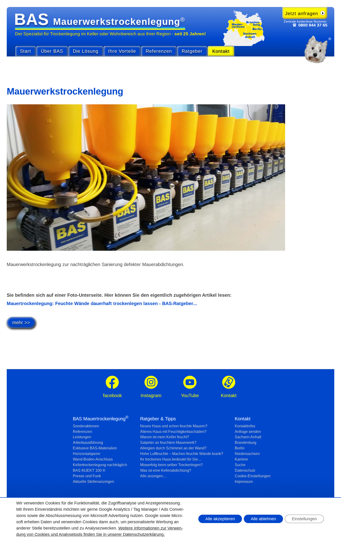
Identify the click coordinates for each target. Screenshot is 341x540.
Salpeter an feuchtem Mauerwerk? (168, 443)
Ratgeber (192, 51)
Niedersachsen (247, 454)
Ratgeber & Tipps (158, 418)
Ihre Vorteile (122, 51)
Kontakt (221, 51)
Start (25, 51)
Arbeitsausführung (88, 443)
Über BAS (52, 51)
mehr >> (21, 322)
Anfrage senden (248, 432)
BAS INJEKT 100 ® (89, 470)
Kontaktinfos (245, 426)
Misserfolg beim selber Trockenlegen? (171, 465)
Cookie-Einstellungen (252, 476)
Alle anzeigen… (153, 476)
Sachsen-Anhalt (248, 437)
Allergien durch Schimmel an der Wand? (173, 448)
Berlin (239, 448)
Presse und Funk (87, 476)
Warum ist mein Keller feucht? (164, 437)
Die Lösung (85, 51)
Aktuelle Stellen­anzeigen (93, 482)
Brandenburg (245, 443)
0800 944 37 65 (312, 25)
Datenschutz (245, 470)
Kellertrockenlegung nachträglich (100, 465)
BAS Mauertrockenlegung (101, 418)
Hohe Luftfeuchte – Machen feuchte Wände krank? (181, 454)
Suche (240, 465)
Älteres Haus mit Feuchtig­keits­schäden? (173, 432)
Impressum (244, 482)
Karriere (241, 459)
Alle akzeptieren (220, 519)
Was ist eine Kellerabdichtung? (165, 470)
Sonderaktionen (86, 426)
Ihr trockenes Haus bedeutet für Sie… (171, 459)
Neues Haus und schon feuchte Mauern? (173, 426)
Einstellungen (304, 519)
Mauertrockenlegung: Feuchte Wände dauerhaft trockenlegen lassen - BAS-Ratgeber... (102, 303)
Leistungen (82, 437)
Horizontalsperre (86, 454)
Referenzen (159, 51)
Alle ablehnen (263, 519)
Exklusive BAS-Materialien (95, 448)
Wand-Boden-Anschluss (93, 459)
